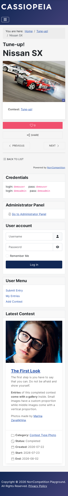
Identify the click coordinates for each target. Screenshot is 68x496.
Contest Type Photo (43, 435)
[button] (34, 81)
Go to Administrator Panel (29, 214)
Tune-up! (26, 109)
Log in (34, 264)
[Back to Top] (62, 489)
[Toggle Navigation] (5, 19)
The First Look (25, 370)
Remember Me (19, 256)
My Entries (13, 296)
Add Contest (14, 301)
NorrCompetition (56, 167)
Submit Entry (14, 290)
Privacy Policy (37, 486)
